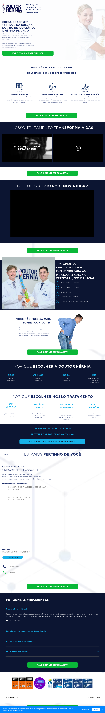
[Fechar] (102, 709)
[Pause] (5, 159)
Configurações (84, 709)
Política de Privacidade (15, 710)
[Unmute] (8, 159)
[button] (11, 454)
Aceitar (96, 709)
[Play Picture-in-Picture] (45, 159)
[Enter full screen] (48, 159)
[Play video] (78, 148)
